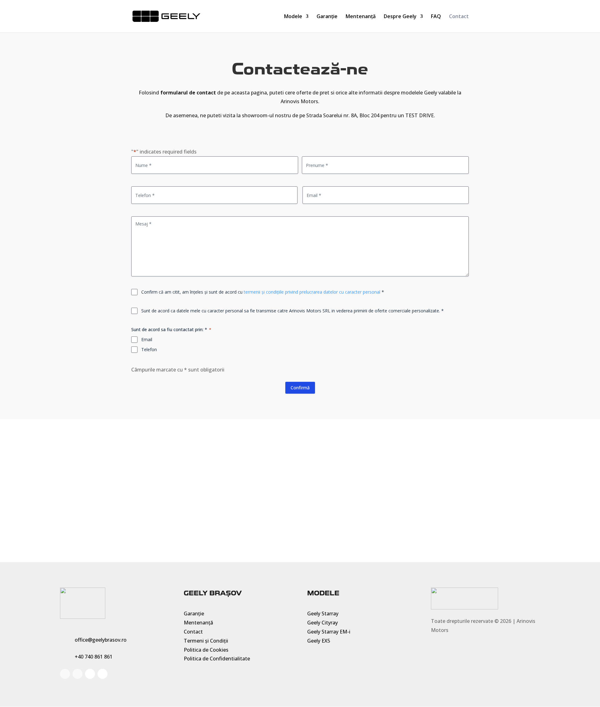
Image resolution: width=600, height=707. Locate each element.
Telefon (149, 349)
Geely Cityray (322, 622)
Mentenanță (361, 17)
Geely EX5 (318, 640)
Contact (459, 17)
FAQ (436, 17)
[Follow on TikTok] (103, 674)
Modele (293, 17)
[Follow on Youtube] (90, 674)
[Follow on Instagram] (77, 674)
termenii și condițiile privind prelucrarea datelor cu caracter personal (312, 292)
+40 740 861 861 (93, 656)
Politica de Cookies (206, 649)
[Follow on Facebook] (65, 674)
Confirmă (300, 388)
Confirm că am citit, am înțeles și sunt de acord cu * (262, 292)
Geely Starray (322, 613)
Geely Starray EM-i (328, 631)
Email (146, 339)
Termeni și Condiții (206, 640)
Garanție (327, 17)
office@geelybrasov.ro (101, 639)
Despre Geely (400, 17)
